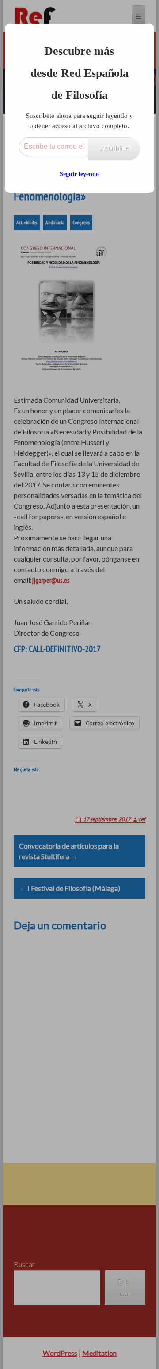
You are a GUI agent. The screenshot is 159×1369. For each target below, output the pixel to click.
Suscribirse (114, 148)
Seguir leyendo (79, 174)
